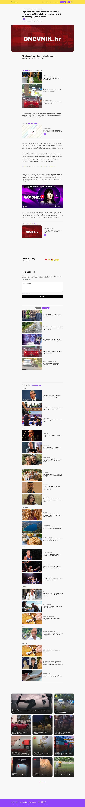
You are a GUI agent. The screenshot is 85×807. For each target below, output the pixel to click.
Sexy (57, 2)
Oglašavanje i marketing (21, 804)
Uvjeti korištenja (29, 804)
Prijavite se (42, 296)
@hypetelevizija (25, 166)
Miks (47, 2)
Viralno (43, 2)
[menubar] (72, 2)
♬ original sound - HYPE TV (49, 166)
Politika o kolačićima (44, 804)
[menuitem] (72, 2)
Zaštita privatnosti (36, 804)
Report (53, 2)
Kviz (50, 2)
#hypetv (42, 166)
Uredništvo (13, 804)
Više (42, 782)
